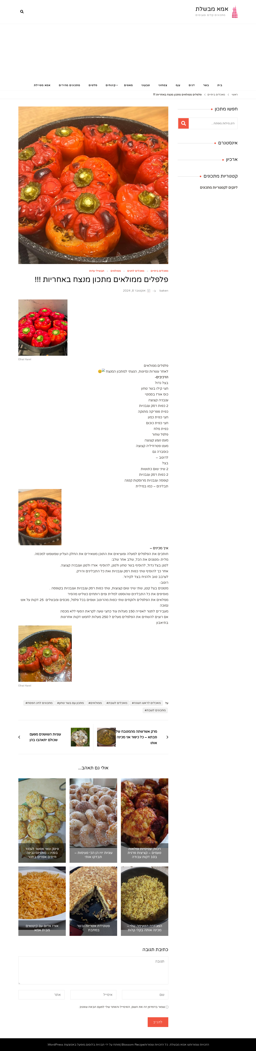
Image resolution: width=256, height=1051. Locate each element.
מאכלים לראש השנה (147, 703)
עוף (178, 85)
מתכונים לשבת (156, 710)
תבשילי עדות (96, 271)
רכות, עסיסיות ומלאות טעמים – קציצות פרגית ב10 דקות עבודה (144, 853)
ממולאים (116, 271)
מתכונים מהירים (69, 85)
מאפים (128, 85)
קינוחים (111, 85)
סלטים (93, 85)
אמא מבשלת (211, 9)
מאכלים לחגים (135, 271)
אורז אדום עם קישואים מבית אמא (42, 928)
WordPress (55, 1044)
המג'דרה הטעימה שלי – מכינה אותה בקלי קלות (144, 928)
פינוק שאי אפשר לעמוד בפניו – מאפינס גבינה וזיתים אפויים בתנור (42, 853)
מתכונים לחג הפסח (39, 703)
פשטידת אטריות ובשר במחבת (93, 928)
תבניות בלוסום (95, 1044)
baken (163, 291)
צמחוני (162, 85)
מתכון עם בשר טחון (71, 703)
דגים (192, 85)
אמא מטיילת (42, 85)
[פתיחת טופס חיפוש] (21, 12)
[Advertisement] (128, 52)
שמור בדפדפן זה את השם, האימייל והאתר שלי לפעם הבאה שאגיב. (122, 1007)
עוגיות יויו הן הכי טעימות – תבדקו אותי (93, 855)
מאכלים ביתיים (159, 271)
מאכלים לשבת (117, 703)
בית (219, 85)
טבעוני (145, 85)
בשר (206, 85)
